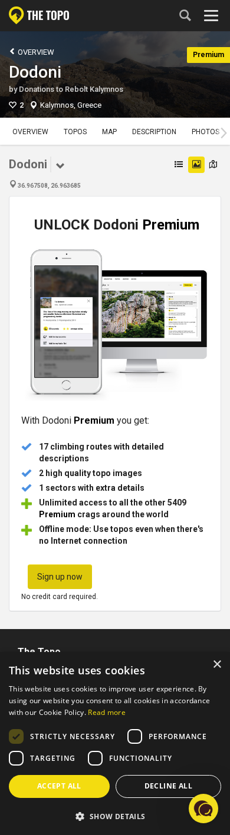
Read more (107, 712)
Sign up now (60, 576)
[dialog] (115, 743)
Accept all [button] (59, 786)
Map (109, 132)
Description (154, 132)
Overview (35, 52)
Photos (205, 132)
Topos (75, 132)
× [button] (216, 664)
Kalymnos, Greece (70, 105)
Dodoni (35, 72)
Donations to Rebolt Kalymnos (71, 89)
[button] (115, 815)
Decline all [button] (168, 786)
